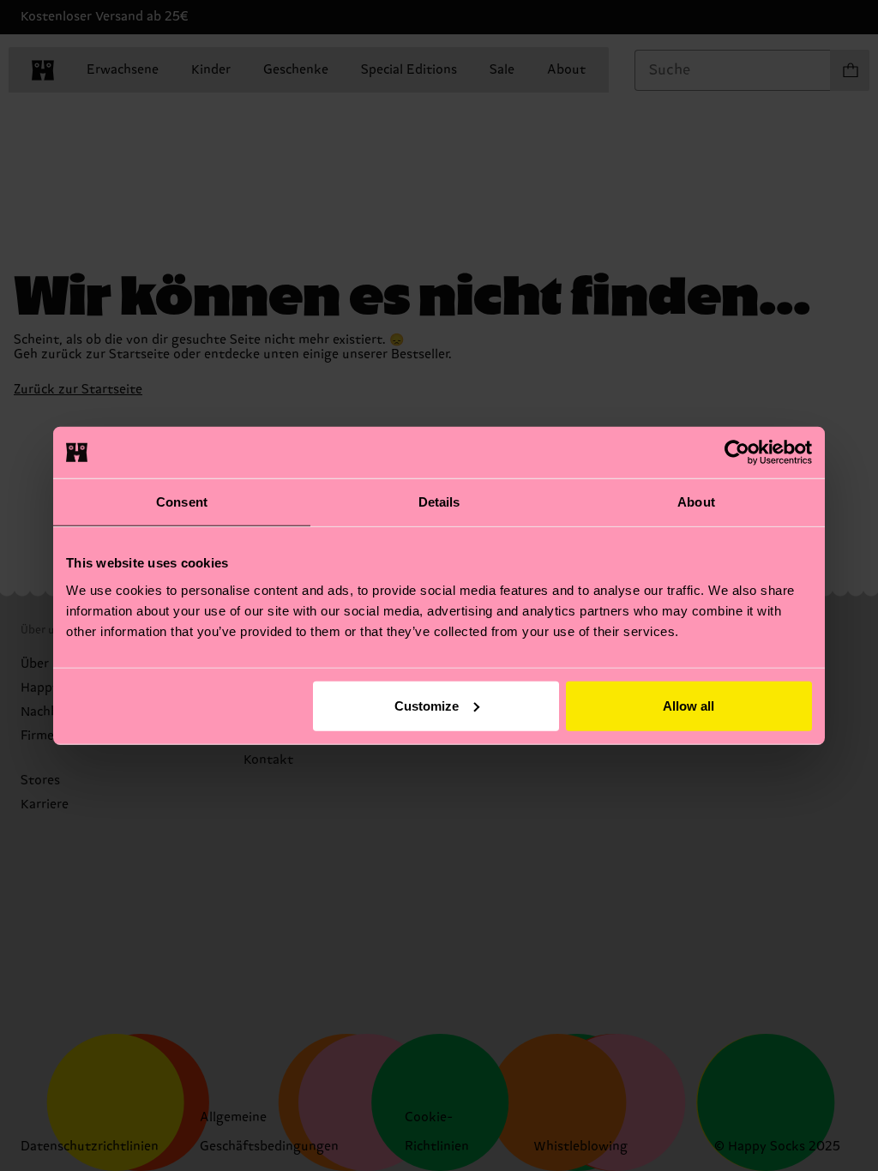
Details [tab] (439, 502)
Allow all (688, 705)
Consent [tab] (181, 502)
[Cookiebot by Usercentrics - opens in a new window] (737, 452)
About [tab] (696, 502)
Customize (426, 705)
